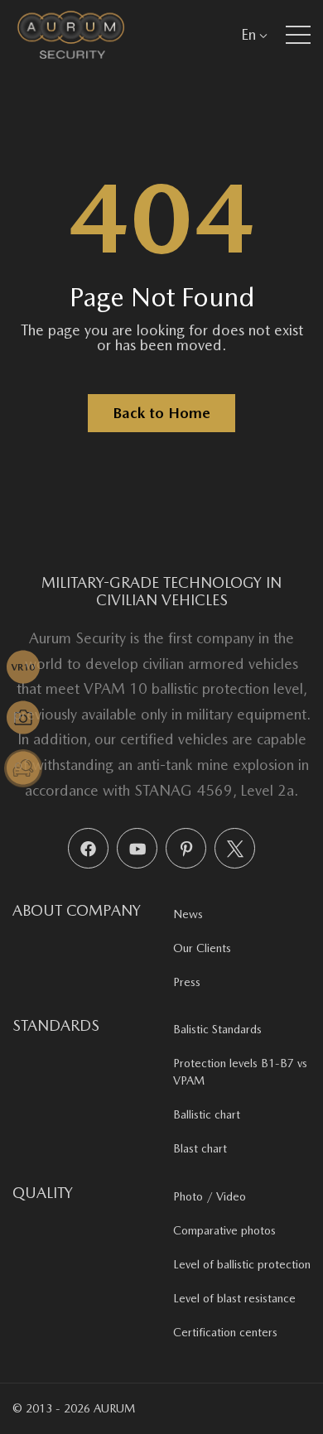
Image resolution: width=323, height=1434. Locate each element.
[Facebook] (88, 848)
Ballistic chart (206, 1114)
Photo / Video (209, 1196)
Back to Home (161, 412)
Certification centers (225, 1332)
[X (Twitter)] (235, 848)
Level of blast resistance (234, 1298)
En (248, 34)
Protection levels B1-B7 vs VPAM (240, 1071)
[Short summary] (23, 667)
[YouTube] (137, 848)
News (188, 914)
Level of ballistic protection (242, 1264)
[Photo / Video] (23, 718)
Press (186, 982)
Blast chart (200, 1148)
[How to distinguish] (23, 768)
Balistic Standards (217, 1029)
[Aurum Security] (70, 34)
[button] (298, 35)
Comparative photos (224, 1230)
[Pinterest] (186, 848)
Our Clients (202, 948)
